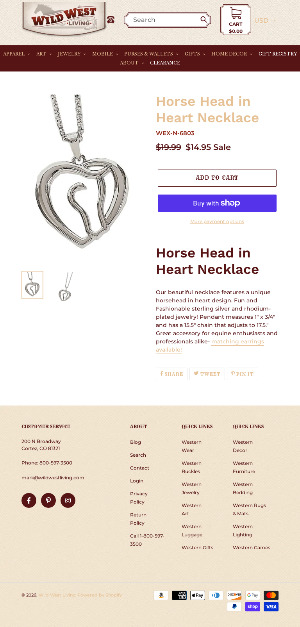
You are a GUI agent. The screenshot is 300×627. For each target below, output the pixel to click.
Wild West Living (57, 595)
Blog (135, 442)
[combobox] (171, 19)
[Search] (205, 20)
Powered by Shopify (99, 595)
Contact (139, 468)
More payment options (217, 221)
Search (138, 455)
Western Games (251, 547)
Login (136, 481)
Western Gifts (197, 547)
